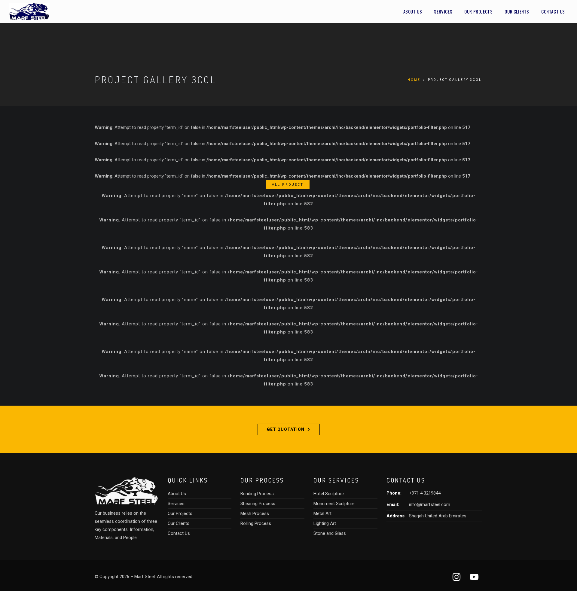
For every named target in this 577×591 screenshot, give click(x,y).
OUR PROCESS (262, 480)
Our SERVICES (336, 480)
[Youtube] (474, 577)
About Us (412, 11)
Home (414, 79)
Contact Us (553, 11)
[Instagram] (456, 577)
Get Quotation (285, 429)
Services (443, 11)
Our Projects (478, 11)
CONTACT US (405, 480)
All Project (288, 185)
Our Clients (517, 11)
